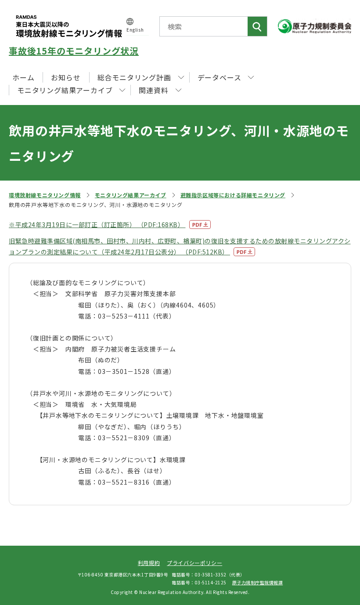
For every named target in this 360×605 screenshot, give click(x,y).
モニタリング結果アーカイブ (130, 195)
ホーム (23, 77)
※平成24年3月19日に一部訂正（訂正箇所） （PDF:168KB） (97, 224)
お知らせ (65, 77)
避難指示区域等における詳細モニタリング (232, 195)
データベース (219, 77)
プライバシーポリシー (194, 562)
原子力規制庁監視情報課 (257, 582)
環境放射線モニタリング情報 (45, 195)
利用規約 (149, 562)
